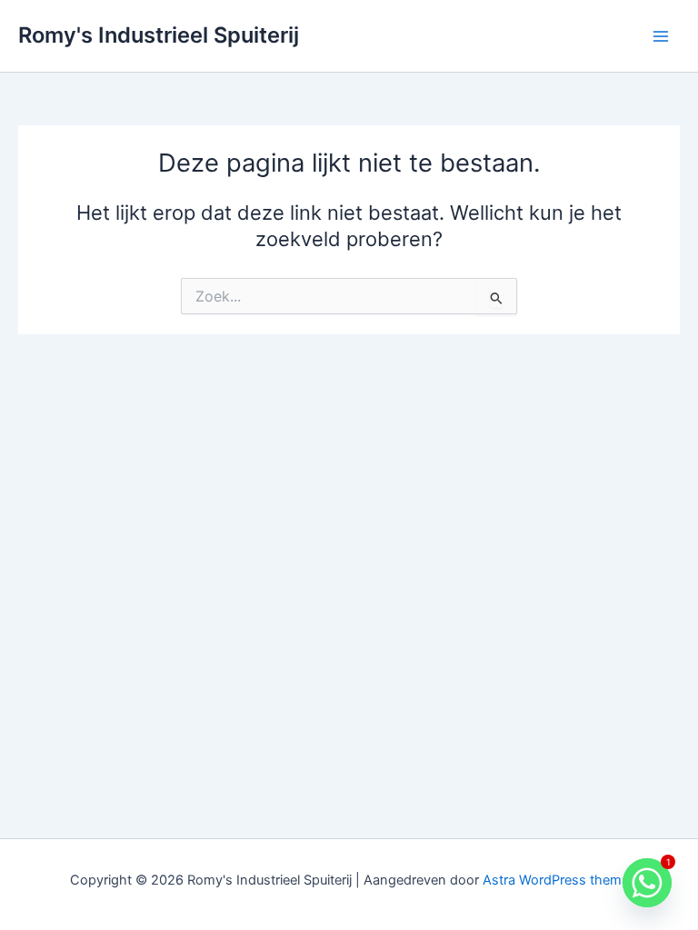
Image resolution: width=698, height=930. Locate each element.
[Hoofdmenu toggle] (661, 36)
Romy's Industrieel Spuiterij (158, 35)
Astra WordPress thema (556, 880)
